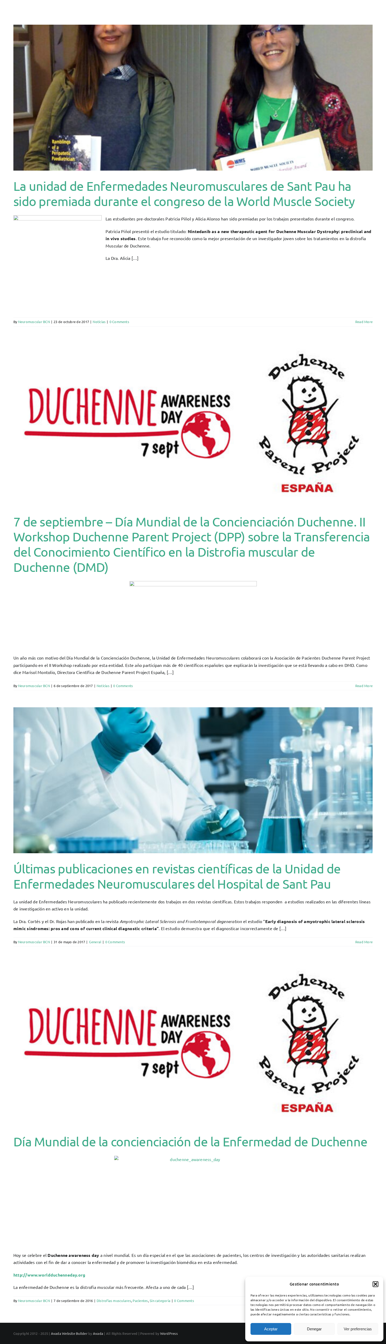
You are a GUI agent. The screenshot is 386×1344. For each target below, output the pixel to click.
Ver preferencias (358, 1329)
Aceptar (271, 1329)
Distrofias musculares (114, 1300)
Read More (364, 321)
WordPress (169, 1333)
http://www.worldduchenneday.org (49, 1275)
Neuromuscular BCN (34, 321)
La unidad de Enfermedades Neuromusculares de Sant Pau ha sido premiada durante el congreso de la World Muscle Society (184, 193)
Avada (98, 1333)
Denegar (314, 1329)
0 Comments (119, 321)
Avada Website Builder (69, 1333)
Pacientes (140, 1300)
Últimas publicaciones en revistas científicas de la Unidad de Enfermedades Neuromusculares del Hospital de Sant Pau (177, 876)
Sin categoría (160, 1300)
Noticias (99, 321)
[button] (375, 1284)
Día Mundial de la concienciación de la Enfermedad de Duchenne (190, 1141)
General (95, 942)
